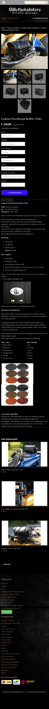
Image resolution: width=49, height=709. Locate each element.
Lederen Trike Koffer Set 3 (11, 548)
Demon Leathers (6, 603)
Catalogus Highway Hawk (10, 594)
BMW (3, 673)
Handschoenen (6, 643)
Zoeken (45, 2)
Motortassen (5, 634)
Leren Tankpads (6, 637)
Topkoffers (4, 651)
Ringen (3, 648)
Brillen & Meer (6, 640)
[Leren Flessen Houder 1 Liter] (24, 454)
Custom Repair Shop (8, 597)
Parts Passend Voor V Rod (10, 623)
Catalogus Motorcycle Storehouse (12, 592)
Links (3, 589)
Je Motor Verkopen (7, 600)
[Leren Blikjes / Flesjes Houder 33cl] (24, 493)
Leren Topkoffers (7, 632)
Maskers (4, 645)
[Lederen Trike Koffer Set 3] (24, 533)
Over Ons (4, 583)
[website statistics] (6, 564)
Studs (3, 132)
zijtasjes (4, 140)
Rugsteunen (5, 670)
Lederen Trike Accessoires (30, 28)
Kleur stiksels (6, 148)
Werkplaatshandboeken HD (10, 608)
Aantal (3, 181)
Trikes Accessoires (13, 28)
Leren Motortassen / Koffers (10, 654)
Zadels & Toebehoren (8, 667)
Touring (3, 626)
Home (3, 28)
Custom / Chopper (7, 621)
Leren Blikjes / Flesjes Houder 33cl (14, 509)
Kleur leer (4, 156)
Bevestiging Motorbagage (10, 662)
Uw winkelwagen (40, 18)
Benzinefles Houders (8, 659)
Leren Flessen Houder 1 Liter (12, 470)
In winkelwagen (15, 193)
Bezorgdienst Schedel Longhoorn (12, 605)
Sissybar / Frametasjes (9, 665)
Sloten (3, 165)
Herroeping (6, 612)
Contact (4, 586)
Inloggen (4, 18)
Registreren (13, 18)
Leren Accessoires (7, 656)
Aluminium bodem (8, 173)
